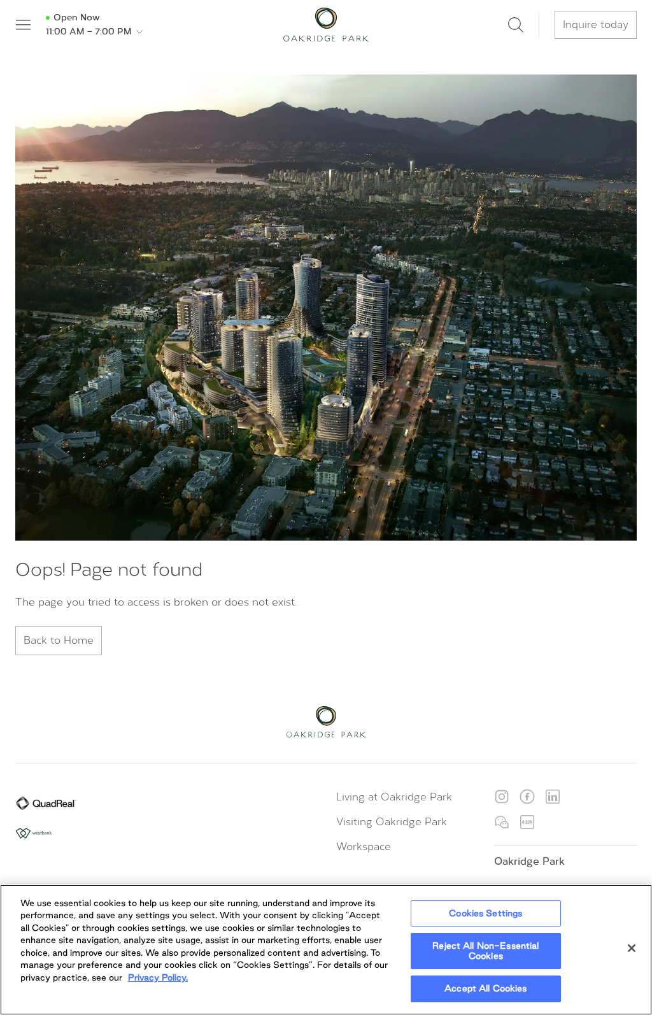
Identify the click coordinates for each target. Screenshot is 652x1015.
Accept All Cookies (485, 988)
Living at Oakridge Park (394, 797)
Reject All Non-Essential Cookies (485, 950)
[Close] (632, 948)
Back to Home (59, 640)
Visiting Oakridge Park (391, 822)
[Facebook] (527, 796)
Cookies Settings (485, 913)
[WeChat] (501, 822)
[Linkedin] (552, 796)
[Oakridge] (326, 24)
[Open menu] (23, 24)
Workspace (363, 847)
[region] (326, 949)
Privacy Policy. (158, 977)
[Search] (515, 24)
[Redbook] (527, 822)
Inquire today (595, 24)
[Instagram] (501, 796)
